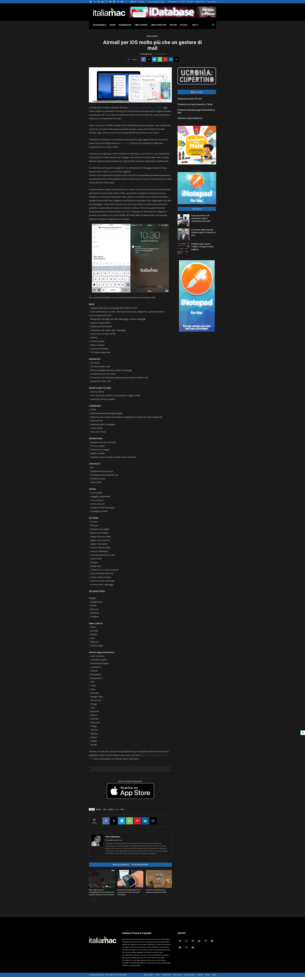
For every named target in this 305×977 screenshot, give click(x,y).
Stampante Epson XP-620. (190, 98)
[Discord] (90, 1)
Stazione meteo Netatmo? (190, 118)
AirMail (98, 809)
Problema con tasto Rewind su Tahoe (195, 104)
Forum (112, 25)
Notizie (183, 25)
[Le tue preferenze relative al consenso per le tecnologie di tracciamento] (302, 732)
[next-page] (94, 899)
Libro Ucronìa (141, 25)
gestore (111, 809)
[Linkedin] (102, 1)
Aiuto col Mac (198, 92)
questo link (126, 944)
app (104, 809)
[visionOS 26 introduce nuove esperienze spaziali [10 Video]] (159, 879)
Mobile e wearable (152, 36)
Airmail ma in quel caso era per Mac (145, 107)
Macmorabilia (211, 2)
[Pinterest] (106, 1)
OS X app (124, 143)
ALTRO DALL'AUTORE (140, 864)
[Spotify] (110, 1)
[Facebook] (94, 1)
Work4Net (190, 2)
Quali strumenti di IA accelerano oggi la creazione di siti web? (201, 218)
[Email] (176, 59)
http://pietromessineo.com (113, 840)
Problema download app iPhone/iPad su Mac (196, 111)
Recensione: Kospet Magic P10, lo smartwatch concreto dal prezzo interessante (129, 892)
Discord (173, 25)
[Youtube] (122, 1)
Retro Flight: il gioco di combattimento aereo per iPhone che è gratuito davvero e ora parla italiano (101, 892)
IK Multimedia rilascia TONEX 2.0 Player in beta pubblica (202, 247)
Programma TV (200, 2)
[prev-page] (90, 899)
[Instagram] (98, 1)
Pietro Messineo (146, 54)
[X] (118, 1)
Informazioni (172, 2)
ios (117, 809)
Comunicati (150, 887)
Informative (123, 975)
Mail (122, 809)
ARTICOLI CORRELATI (121, 864)
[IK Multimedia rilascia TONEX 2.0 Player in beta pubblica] (183, 248)
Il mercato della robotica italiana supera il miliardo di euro (203, 232)
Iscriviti (182, 2)
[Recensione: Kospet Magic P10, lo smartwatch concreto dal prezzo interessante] (130, 879)
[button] (213, 25)
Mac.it (195, 25)
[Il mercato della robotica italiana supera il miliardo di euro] (183, 234)
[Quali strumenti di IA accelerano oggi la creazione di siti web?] (183, 220)
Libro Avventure (158, 25)
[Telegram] (114, 1)
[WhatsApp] (160, 59)
